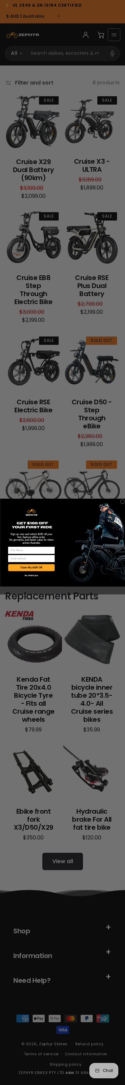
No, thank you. (31, 575)
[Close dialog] (122, 501)
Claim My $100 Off (31, 567)
